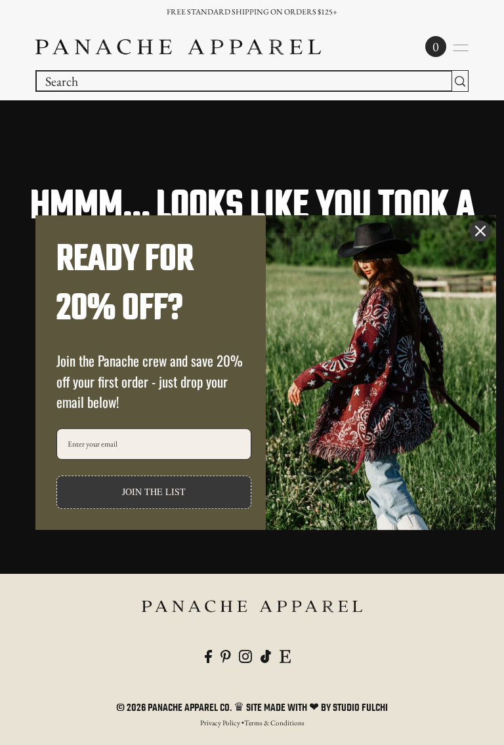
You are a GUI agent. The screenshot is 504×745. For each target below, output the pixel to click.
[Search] (460, 81)
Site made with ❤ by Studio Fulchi (317, 708)
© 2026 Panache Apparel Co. (175, 708)
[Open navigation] (461, 47)
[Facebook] (208, 654)
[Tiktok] (266, 654)
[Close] (480, 231)
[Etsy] (285, 654)
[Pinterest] (225, 654)
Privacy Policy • (222, 722)
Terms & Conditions (274, 722)
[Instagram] (245, 654)
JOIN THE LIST (154, 491)
